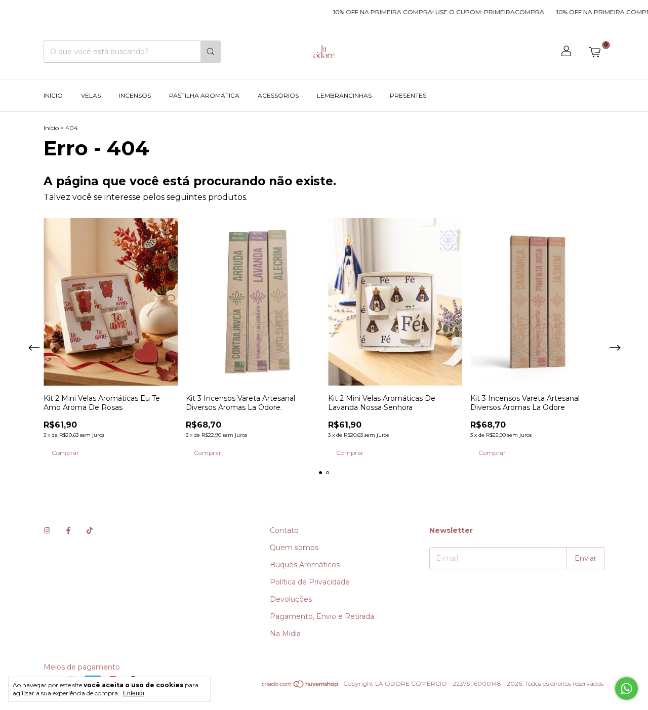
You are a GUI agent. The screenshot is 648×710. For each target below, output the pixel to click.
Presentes (408, 95)
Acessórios (278, 95)
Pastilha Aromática (204, 95)
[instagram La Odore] (47, 530)
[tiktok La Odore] (89, 530)
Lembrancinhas (344, 95)
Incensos (135, 95)
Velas (91, 95)
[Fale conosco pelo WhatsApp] (626, 688)
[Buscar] (210, 51)
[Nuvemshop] (300, 686)
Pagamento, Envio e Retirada (322, 616)
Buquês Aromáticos (305, 564)
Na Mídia (285, 633)
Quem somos (294, 547)
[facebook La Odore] (68, 530)
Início (53, 95)
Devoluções (291, 599)
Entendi (133, 693)
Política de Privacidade (310, 582)
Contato (284, 530)
